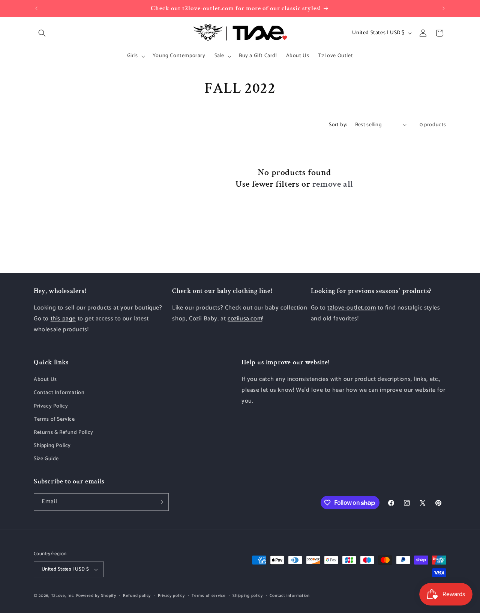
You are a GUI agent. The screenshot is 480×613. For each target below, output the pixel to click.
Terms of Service (54, 419)
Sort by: (338, 125)
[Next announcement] (443, 8)
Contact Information (59, 393)
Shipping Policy (52, 445)
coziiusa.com (245, 319)
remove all (332, 184)
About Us (45, 379)
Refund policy (137, 595)
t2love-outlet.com (351, 308)
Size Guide (46, 459)
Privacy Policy (51, 406)
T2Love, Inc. (63, 595)
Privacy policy (171, 595)
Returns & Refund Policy (63, 432)
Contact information (289, 595)
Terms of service (208, 595)
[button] (42, 33)
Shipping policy (247, 595)
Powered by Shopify (96, 595)
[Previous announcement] (36, 8)
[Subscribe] (160, 502)
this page (63, 319)
